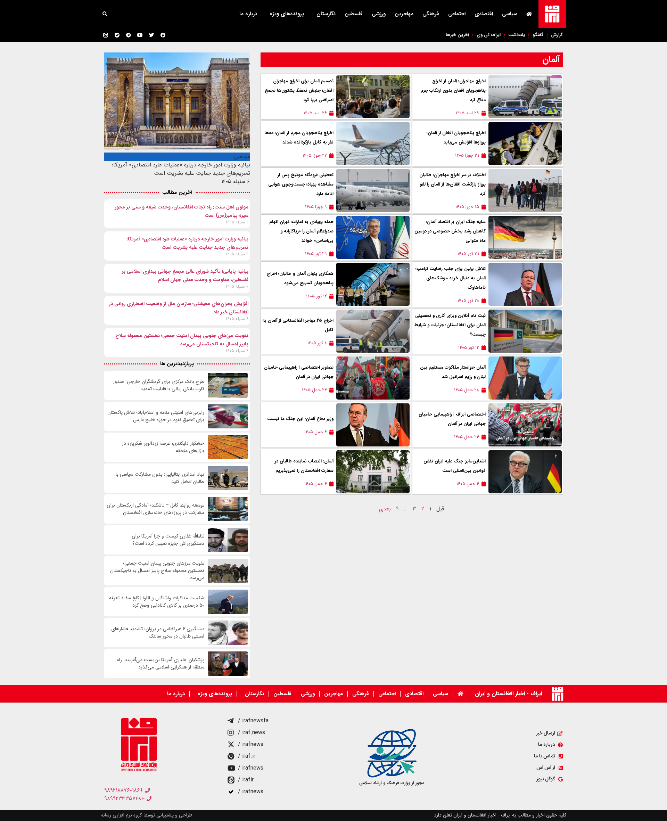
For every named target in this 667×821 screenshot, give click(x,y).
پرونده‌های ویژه (287, 14)
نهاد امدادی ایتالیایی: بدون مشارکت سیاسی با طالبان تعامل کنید (160, 478)
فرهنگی (430, 14)
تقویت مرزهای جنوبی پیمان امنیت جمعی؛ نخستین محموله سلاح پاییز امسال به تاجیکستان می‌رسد (157, 571)
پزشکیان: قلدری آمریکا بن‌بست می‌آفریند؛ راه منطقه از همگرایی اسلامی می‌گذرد (160, 663)
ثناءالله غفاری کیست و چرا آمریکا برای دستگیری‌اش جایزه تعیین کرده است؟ (168, 540)
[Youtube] (140, 35)
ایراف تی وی (489, 35)
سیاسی (509, 14)
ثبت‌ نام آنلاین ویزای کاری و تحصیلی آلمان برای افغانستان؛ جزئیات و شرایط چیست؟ (450, 325)
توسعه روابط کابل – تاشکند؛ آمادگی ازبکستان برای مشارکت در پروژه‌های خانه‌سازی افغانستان (155, 509)
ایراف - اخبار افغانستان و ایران (508, 693)
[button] (104, 13)
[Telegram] (128, 35)
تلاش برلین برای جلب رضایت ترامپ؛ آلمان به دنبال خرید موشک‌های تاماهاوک (450, 278)
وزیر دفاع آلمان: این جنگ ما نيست (300, 418)
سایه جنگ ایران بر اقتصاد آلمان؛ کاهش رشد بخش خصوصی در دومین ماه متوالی (450, 231)
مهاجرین (404, 14)
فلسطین (354, 14)
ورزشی (379, 14)
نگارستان (326, 14)
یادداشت (516, 35)
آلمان (551, 59)
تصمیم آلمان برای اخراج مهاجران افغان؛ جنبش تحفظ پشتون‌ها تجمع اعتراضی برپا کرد (299, 90)
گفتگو (538, 35)
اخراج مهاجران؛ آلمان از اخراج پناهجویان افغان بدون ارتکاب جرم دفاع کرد (453, 90)
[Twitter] (151, 35)
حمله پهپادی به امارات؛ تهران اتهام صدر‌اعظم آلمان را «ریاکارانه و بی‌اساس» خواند (301, 231)
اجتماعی (457, 14)
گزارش (557, 35)
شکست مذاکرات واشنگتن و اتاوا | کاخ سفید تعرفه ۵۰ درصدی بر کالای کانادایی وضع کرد (156, 601)
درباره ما (248, 14)
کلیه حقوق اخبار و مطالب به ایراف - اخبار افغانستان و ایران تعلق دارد (500, 815)
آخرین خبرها (457, 35)
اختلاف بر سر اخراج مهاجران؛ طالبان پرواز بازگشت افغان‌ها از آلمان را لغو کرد (452, 184)
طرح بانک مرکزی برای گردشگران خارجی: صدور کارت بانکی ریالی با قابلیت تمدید (158, 385)
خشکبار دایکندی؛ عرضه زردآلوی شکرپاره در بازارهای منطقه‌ (163, 447)
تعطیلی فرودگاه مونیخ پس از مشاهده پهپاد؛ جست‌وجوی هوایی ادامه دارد (301, 184)
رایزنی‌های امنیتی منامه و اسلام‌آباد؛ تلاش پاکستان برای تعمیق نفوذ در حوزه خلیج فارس (155, 416)
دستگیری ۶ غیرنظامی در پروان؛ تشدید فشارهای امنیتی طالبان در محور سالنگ (157, 632)
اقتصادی (484, 14)
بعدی (385, 508)
